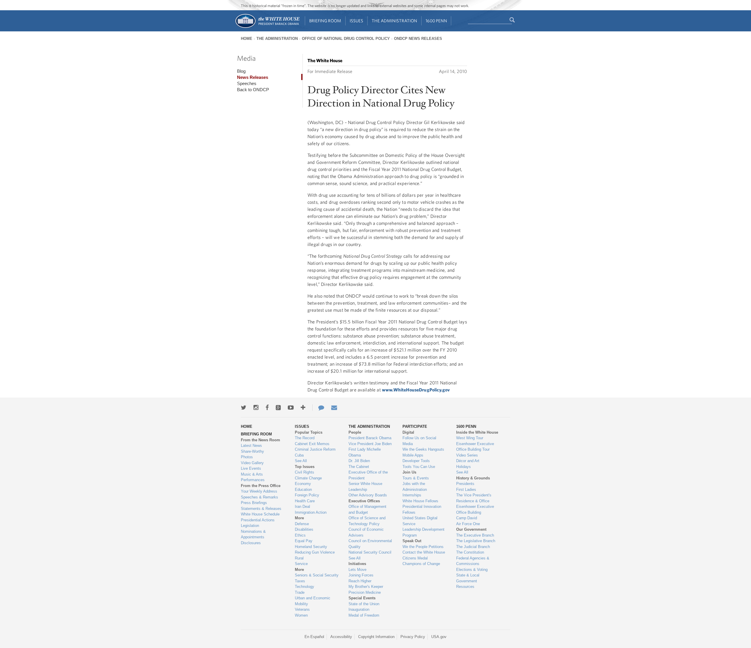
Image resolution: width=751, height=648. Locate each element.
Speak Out (411, 541)
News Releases (252, 77)
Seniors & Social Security (317, 575)
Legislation (250, 525)
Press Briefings (254, 503)
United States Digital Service (419, 521)
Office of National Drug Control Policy (346, 38)
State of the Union (364, 604)
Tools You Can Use (418, 466)
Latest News (251, 445)
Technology (304, 586)
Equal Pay (303, 541)
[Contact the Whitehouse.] (318, 407)
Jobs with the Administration (414, 486)
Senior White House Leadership (365, 486)
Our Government (471, 529)
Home (246, 38)
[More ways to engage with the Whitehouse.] (303, 407)
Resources (465, 586)
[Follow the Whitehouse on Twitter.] (243, 407)
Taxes (300, 581)
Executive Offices (364, 501)
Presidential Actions (258, 520)
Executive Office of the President (368, 475)
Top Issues (304, 466)
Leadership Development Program (423, 532)
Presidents (465, 483)
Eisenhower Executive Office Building (475, 509)
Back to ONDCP (253, 89)
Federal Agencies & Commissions (472, 561)
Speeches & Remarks (259, 497)
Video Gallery (252, 463)
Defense (302, 524)
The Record (304, 438)
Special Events (362, 598)
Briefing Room (325, 20)
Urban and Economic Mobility (312, 601)
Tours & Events (415, 478)
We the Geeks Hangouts (423, 449)
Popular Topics (308, 432)
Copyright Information (376, 637)
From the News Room (260, 440)
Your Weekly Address (259, 491)
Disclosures (251, 543)
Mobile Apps (412, 455)
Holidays (463, 466)
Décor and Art (467, 461)
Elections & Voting (472, 569)
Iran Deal (302, 506)
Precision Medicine (365, 592)
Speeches (246, 83)
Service (301, 564)
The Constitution (470, 552)
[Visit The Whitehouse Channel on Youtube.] (291, 407)
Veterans (302, 609)
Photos (247, 457)
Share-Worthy (252, 451)
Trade (300, 592)
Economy (303, 483)
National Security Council (370, 552)
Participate (414, 426)
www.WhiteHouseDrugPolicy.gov (416, 389)
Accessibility (341, 637)
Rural (299, 558)
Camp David (466, 518)
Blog (241, 71)
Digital (408, 432)
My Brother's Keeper (366, 586)
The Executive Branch (475, 535)
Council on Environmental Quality (370, 544)
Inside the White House (477, 432)
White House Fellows (420, 501)
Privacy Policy (412, 637)
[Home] (267, 27)
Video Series (467, 455)
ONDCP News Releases (418, 38)
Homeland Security (311, 546)
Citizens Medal (415, 558)
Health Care (305, 501)
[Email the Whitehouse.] (334, 407)
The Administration (394, 20)
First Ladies (466, 489)
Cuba (299, 455)
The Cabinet (359, 466)
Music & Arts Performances (253, 477)
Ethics (300, 535)
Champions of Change (421, 564)
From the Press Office (260, 486)
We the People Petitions (423, 546)
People (355, 432)
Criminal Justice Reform (315, 449)
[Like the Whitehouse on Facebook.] (267, 407)
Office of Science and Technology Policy (367, 521)
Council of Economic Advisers (366, 532)
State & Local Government (467, 578)
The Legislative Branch (475, 541)
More (299, 518)
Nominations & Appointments (253, 534)
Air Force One (468, 524)
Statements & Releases (261, 508)
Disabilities (304, 529)
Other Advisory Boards (368, 495)
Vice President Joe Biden (370, 444)
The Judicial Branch (473, 546)
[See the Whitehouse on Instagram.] (255, 407)
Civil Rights (304, 472)
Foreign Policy (307, 495)
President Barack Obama (370, 438)
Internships (411, 495)
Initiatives (357, 564)
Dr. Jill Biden (359, 461)
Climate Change (308, 478)
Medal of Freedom (364, 615)
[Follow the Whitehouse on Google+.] (278, 407)
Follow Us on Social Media (419, 441)
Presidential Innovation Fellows (421, 509)
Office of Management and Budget (367, 509)
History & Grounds (473, 478)
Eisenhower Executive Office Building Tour (475, 447)
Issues (356, 20)
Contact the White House (423, 552)
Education (303, 489)
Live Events (251, 468)
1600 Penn (436, 20)
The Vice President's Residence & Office (473, 498)
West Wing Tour (469, 438)
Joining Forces (361, 575)
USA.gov (438, 637)
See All (301, 461)
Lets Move (357, 569)
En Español (314, 637)
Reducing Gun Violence (315, 552)
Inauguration (359, 609)
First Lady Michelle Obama (365, 452)
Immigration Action (311, 512)
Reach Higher (360, 581)
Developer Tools (416, 461)
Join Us (409, 472)
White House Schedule (260, 514)
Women (301, 615)
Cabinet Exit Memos (312, 444)
